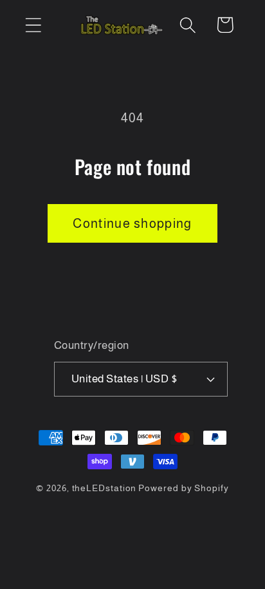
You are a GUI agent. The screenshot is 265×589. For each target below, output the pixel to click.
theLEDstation (104, 488)
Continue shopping (132, 223)
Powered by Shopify (183, 488)
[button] (33, 24)
